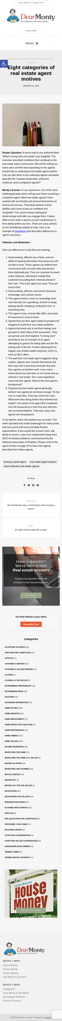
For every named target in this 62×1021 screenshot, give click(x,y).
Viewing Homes (12, 852)
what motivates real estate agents (21, 466)
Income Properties (14, 747)
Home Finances (12, 714)
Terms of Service (12, 1000)
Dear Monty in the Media (16, 993)
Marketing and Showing (17, 769)
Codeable (48, 1017)
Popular (9, 813)
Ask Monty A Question (31, 3)
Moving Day (10, 780)
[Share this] (24, 485)
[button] (4, 64)
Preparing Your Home (16, 824)
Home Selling (15, 59)
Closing (9, 675)
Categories (9, 989)
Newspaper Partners (14, 997)
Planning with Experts (16, 808)
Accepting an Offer (15, 647)
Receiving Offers (13, 830)
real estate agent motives (43, 462)
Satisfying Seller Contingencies (21, 841)
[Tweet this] (29, 485)
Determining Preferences (18, 686)
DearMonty (21, 231)
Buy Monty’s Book (31, 910)
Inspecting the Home (15, 752)
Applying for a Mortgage (18, 653)
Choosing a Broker (15, 664)
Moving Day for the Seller (18, 785)
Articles (9, 658)
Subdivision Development (18, 846)
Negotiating (11, 791)
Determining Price (14, 691)
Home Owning (11, 736)
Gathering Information (16, 702)
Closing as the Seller (16, 680)
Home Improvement (14, 719)
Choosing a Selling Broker (19, 669)
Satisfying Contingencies (18, 835)
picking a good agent (15, 462)
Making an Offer (13, 763)
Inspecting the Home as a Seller (21, 758)
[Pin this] (38, 485)
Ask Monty (31, 595)
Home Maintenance (14, 730)
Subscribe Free (31, 624)
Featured (9, 697)
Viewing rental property (17, 857)
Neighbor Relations (15, 802)
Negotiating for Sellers (17, 797)
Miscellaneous (30, 59)
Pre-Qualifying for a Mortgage (21, 819)
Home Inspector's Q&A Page (19, 725)
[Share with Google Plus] (33, 485)
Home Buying (11, 708)
